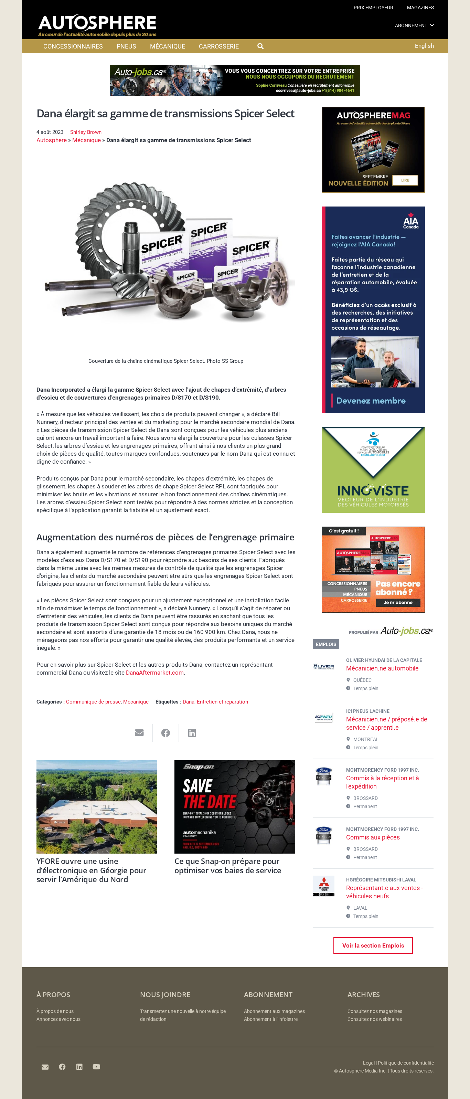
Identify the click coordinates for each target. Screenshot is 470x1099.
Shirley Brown (86, 132)
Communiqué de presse (93, 702)
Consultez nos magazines (375, 1011)
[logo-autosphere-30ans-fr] (97, 25)
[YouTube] (96, 1067)
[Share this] (166, 733)
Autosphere (51, 140)
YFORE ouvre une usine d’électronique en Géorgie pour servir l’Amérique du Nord (91, 870)
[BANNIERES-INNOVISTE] (373, 510)
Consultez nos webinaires (375, 1019)
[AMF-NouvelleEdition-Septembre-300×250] (373, 190)
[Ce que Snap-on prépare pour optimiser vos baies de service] (234, 807)
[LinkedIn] (79, 1067)
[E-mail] (45, 1067)
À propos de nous (55, 1011)
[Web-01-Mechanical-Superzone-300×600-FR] (373, 411)
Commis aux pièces (373, 837)
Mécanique (86, 140)
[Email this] (139, 733)
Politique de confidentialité (406, 1063)
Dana (188, 702)
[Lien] (373, 633)
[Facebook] (62, 1067)
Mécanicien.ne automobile (382, 668)
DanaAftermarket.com (155, 672)
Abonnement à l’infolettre (271, 1019)
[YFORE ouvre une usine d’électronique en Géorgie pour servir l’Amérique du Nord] (96, 807)
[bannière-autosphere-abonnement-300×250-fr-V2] (373, 610)
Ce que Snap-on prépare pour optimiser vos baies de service (227, 865)
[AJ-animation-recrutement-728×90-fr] (235, 93)
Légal (369, 1063)
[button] (432, 25)
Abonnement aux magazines (274, 1011)
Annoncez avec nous (58, 1019)
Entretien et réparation (222, 702)
